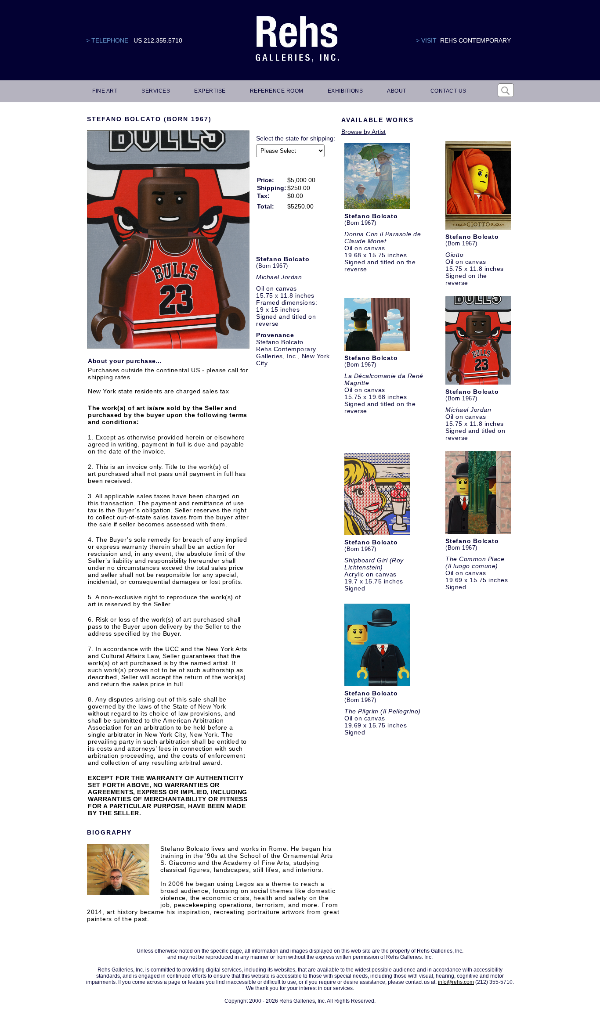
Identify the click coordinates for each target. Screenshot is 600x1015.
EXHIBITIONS (345, 91)
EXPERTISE (210, 91)
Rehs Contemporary (475, 40)
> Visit (426, 40)
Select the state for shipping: (295, 138)
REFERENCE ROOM (277, 91)
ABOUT (396, 91)
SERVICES (155, 91)
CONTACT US (448, 91)
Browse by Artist (363, 131)
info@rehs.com (456, 982)
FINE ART (104, 91)
